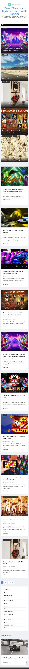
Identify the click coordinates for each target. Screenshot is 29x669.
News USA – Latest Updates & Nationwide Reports (14, 11)
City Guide (6, 597)
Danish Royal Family (8, 600)
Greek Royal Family (8, 611)
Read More (5, 202)
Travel (5, 627)
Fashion (6, 606)
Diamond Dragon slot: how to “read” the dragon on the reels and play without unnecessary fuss (13, 314)
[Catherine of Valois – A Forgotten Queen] (14, 148)
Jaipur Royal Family (8, 497)
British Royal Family (7, 135)
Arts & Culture (6, 81)
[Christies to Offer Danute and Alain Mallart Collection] (14, 94)
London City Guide (8, 619)
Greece (5, 608)
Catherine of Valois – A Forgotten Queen (12, 160)
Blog (5, 28)
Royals (14, 135)
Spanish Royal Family (9, 625)
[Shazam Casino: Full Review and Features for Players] (14, 41)
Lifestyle (5, 54)
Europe (5, 603)
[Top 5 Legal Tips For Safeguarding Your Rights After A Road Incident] (14, 67)
